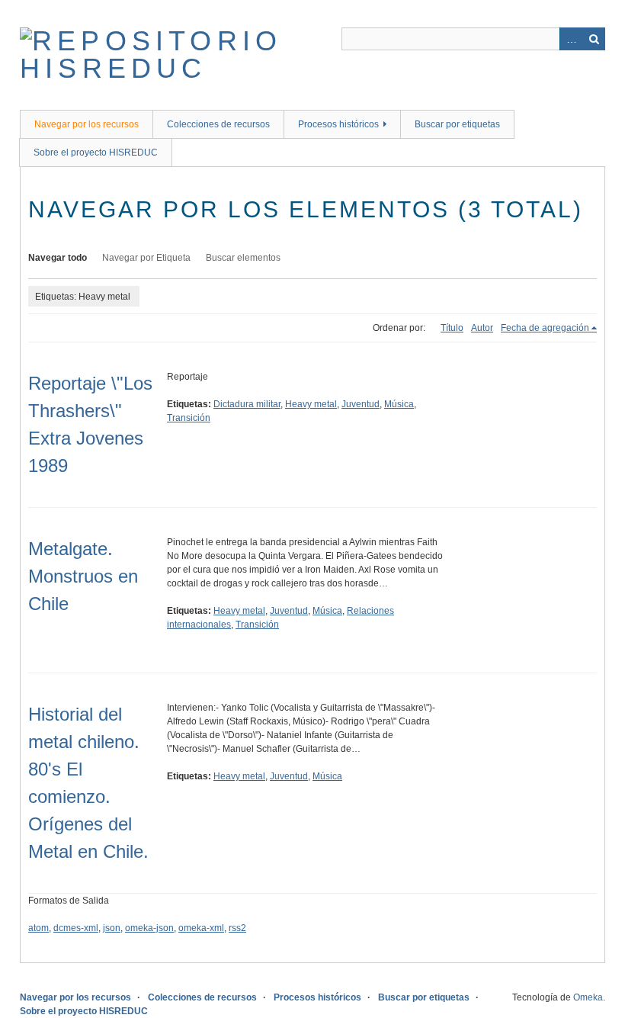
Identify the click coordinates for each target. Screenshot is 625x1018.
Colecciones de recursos (218, 124)
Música (399, 404)
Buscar (593, 38)
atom (38, 928)
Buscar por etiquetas (457, 124)
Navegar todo (57, 257)
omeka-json (149, 928)
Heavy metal (311, 404)
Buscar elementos (243, 257)
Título (452, 328)
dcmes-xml (75, 928)
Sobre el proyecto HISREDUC (96, 152)
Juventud (360, 404)
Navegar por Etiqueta (146, 257)
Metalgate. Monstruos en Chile (83, 576)
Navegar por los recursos (86, 124)
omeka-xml (201, 928)
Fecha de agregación (545, 328)
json (111, 928)
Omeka (588, 997)
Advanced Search (570, 38)
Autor (482, 328)
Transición (188, 418)
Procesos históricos (338, 124)
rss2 (237, 928)
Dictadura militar (246, 404)
